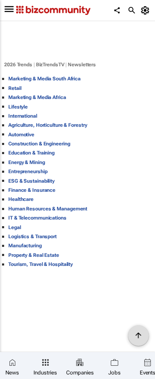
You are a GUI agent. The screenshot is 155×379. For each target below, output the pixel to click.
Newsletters (82, 65)
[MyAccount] (146, 10)
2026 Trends (18, 65)
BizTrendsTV (50, 65)
